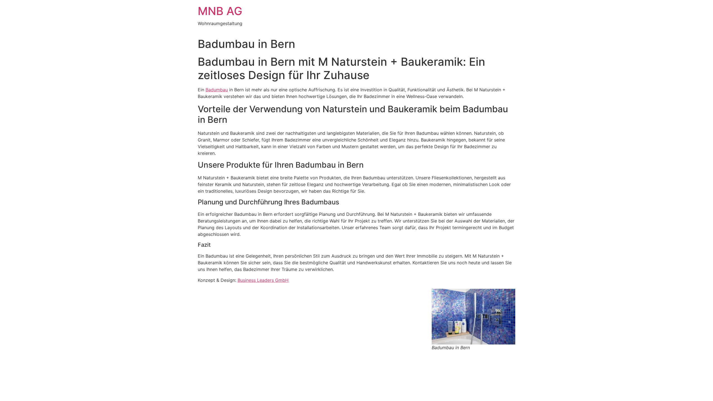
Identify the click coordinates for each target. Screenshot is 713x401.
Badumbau (217, 89)
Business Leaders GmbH (263, 280)
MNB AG (220, 11)
